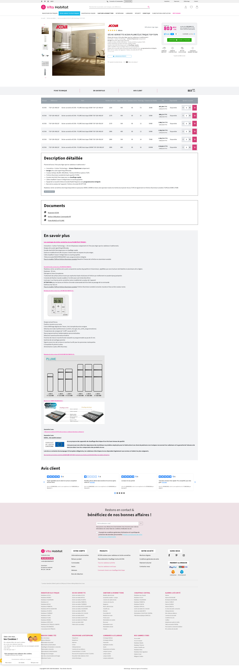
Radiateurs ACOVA (46, 595)
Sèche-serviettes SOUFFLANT (80, 618)
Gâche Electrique (76, 658)
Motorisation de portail (47, 642)
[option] (45, 30)
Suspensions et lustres (109, 649)
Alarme (167, 595)
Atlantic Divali (137, 654)
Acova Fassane (138, 641)
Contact (196, 1)
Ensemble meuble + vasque (110, 598)
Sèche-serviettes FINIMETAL (79, 602)
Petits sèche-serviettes (78, 624)
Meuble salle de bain (108, 595)
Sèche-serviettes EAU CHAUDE (80, 613)
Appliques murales (108, 645)
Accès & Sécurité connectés (172, 609)
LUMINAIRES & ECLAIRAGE (112, 635)
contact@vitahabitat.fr (47, 561)
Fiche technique (60, 91)
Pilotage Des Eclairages (47, 654)
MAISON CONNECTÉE (48, 635)
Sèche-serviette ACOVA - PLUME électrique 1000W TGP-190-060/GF (83, 147)
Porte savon (106, 618)
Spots (104, 647)
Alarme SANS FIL (169, 607)
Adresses (74, 570)
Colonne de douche (108, 602)
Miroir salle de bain (108, 607)
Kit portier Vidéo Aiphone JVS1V (80, 656)
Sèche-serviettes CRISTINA (79, 611)
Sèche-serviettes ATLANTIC (79, 600)
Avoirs (73, 567)
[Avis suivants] (195, 482)
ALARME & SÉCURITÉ (172, 593)
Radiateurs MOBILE (46, 620)
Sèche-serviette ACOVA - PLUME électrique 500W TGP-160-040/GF (82, 116)
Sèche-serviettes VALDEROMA (80, 609)
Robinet (105, 611)
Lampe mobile (107, 656)
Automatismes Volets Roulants (49, 651)
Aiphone (74, 642)
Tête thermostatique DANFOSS (142, 615)
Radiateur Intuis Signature (141, 652)
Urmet (73, 645)
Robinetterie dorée (108, 627)
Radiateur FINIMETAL (139, 602)
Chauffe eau (106, 609)
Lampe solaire (107, 654)
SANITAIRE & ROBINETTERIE (113, 593)
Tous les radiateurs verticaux (107, 567)
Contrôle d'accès (169, 618)
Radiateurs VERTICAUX (47, 622)
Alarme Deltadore (45, 640)
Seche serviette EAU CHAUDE (142, 609)
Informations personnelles (80, 555)
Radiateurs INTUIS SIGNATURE (49, 609)
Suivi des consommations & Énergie (50, 656)
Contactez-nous (145, 567)
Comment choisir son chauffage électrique (111, 570)
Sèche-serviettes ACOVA (78, 595)
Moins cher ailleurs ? (133, 62)
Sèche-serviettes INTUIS (78, 598)
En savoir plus (99, 91)
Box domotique (45, 638)
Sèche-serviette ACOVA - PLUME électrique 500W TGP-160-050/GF (82, 124)
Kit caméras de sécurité (171, 629)
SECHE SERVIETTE (79, 593)
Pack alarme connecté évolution (173, 627)
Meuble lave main (107, 615)
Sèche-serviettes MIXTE (78, 615)
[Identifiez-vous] (186, 7)
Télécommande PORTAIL (171, 624)
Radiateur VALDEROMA (140, 600)
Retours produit (76, 559)
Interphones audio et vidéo (172, 622)
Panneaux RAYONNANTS (47, 627)
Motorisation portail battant (48, 645)
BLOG (52, 1)
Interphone (75, 640)
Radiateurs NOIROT (46, 598)
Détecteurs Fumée (46, 658)
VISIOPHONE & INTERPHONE (82, 635)
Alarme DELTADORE (170, 598)
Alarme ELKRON (169, 604)
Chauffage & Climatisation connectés (50, 647)
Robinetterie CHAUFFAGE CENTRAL (143, 613)
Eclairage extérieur (108, 640)
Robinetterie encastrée (109, 620)
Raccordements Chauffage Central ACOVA (111, 559)
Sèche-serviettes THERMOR (79, 604)
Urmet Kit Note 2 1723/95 (79, 651)
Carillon (167, 620)
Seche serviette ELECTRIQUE (79, 620)
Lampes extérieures (108, 658)
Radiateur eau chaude (140, 595)
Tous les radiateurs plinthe (106, 563)
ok (141, 523)
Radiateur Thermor (139, 645)
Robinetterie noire (108, 624)
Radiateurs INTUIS (46, 604)
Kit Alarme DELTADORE (171, 600)
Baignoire (105, 604)
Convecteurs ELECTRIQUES (48, 629)
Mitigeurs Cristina (138, 656)
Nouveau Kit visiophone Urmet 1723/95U (83, 654)
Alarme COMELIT (169, 602)
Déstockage (186, 1)
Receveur (105, 622)
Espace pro (176, 1)
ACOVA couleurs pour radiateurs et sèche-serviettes (114, 555)
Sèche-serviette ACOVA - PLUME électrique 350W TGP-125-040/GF (82, 108)
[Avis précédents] (44, 482)
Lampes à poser (107, 651)
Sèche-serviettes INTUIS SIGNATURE (81, 607)
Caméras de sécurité (170, 615)
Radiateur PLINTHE (139, 604)
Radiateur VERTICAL (139, 607)
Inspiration (166, 1)
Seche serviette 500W (77, 622)
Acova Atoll (137, 638)
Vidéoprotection (76, 647)
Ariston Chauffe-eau (139, 647)
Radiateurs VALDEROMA (47, 600)
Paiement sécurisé (145, 563)
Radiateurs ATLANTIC (46, 611)
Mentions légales (145, 555)
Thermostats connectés (47, 649)
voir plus (92, 482)
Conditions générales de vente (149, 559)
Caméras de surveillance (78, 649)
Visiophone (75, 638)
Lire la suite (111, 51)
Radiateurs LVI (44, 602)
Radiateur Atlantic (138, 643)
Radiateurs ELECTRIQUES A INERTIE (50, 624)
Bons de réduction (77, 574)
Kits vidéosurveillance (171, 613)
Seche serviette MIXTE (140, 611)
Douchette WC (107, 613)
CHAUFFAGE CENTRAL (142, 593)
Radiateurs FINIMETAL (46, 607)
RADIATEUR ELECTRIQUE (50, 593)
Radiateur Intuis (138, 650)
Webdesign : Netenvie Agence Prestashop (136, 669)
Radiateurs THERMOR (46, 613)
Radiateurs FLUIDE (46, 618)
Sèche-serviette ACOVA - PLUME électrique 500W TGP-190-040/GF (82, 131)
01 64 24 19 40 (128, 1)
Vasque (105, 629)
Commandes (75, 563)
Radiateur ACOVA (138, 598)
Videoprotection (169, 611)
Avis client (137, 91)
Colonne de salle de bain (109, 600)
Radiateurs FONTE (46, 615)
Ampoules (105, 642)
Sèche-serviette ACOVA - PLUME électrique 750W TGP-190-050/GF (82, 139)
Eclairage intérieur (108, 638)
